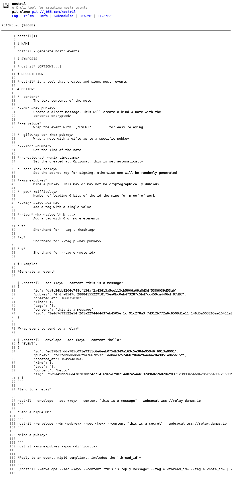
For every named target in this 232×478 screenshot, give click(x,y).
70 (8, 298)
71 (8, 302)
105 (8, 431)
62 (8, 268)
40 (8, 184)
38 (8, 176)
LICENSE (105, 16)
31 (8, 150)
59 (8, 256)
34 (8, 161)
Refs (44, 16)
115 (8, 469)
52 (8, 230)
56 (8, 245)
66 (8, 283)
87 (8, 363)
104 (8, 427)
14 (8, 85)
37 (8, 173)
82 (8, 344)
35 (8, 165)
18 (8, 100)
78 (8, 328)
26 (8, 131)
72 (8, 306)
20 (8, 108)
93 (8, 385)
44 (8, 199)
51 (8, 226)
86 (8, 359)
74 (8, 313)
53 (8, 233)
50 (8, 222)
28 (8, 138)
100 (8, 412)
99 (8, 408)
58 (8, 252)
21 (8, 112)
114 (8, 465)
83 (8, 347)
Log (15, 16)
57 (8, 249)
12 (8, 78)
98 (8, 404)
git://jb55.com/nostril (54, 12)
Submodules (64, 16)
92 (8, 382)
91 (8, 378)
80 (8, 336)
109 (8, 446)
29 (8, 142)
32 (8, 154)
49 (8, 218)
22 (8, 116)
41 (8, 188)
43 (8, 195)
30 (8, 146)
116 (8, 473)
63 (8, 271)
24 (8, 123)
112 (8, 458)
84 (8, 351)
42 (8, 192)
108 (8, 442)
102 (8, 420)
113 (8, 461)
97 (8, 401)
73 (8, 309)
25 (8, 127)
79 (8, 332)
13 (8, 81)
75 (8, 317)
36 (8, 169)
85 (8, 355)
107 (8, 439)
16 (8, 93)
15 (8, 89)
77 (8, 325)
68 (8, 290)
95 (8, 393)
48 (8, 214)
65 (8, 279)
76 (8, 321)
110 (8, 450)
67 (8, 287)
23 (8, 119)
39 (8, 180)
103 (8, 423)
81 (8, 340)
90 (8, 374)
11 (8, 74)
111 (8, 454)
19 (8, 104)
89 (8, 370)
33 (8, 157)
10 (8, 70)
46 (8, 207)
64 (8, 275)
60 (8, 260)
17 (8, 97)
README (86, 16)
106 (8, 435)
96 (8, 397)
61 (8, 264)
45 (8, 203)
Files (29, 16)
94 (8, 389)
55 (8, 241)
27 (8, 135)
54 (8, 237)
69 (8, 294)
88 (8, 366)
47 (8, 211)
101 (8, 416)
